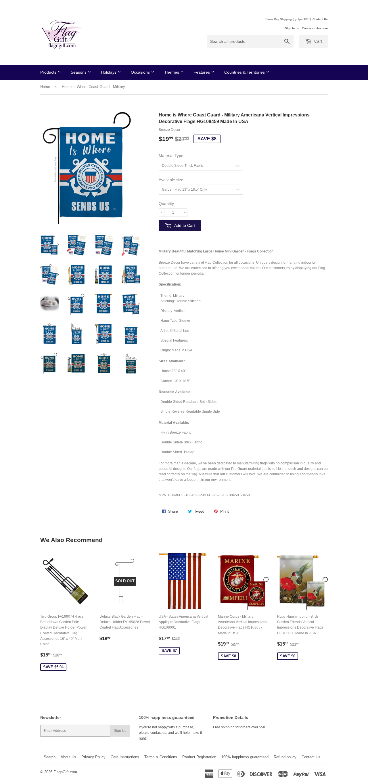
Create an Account (315, 28)
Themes (172, 72)
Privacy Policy (93, 757)
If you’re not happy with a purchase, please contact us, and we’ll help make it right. (170, 732)
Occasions (141, 72)
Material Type (171, 155)
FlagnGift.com (65, 772)
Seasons (79, 72)
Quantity (166, 203)
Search (49, 757)
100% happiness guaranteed (245, 757)
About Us (68, 757)
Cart (317, 41)
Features (202, 72)
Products (48, 72)
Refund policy (285, 757)
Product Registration (199, 757)
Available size (171, 179)
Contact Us (320, 19)
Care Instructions (125, 757)
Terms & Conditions (160, 757)
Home (45, 87)
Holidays (109, 72)
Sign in (290, 28)
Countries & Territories (245, 72)
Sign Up (120, 731)
